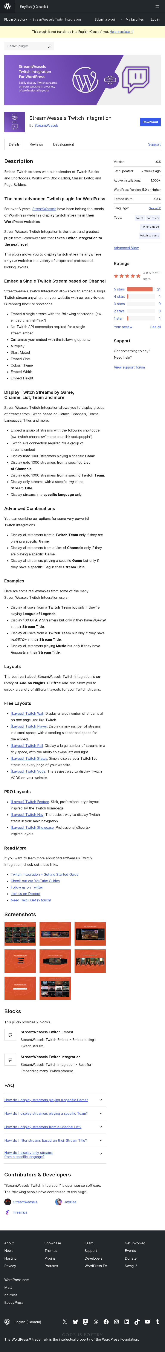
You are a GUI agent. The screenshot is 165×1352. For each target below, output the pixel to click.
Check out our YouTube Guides (35, 881)
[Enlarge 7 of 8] (30, 982)
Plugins (49, 1258)
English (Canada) (27, 1322)
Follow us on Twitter (27, 887)
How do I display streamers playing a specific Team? (46, 1113)
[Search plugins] (50, 46)
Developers (93, 1258)
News (8, 1250)
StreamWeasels (46, 125)
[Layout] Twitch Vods (28, 771)
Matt (8, 1287)
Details (14, 144)
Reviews (36, 144)
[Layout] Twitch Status (29, 758)
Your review (123, 327)
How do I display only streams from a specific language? (28, 1155)
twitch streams (149, 235)
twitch (140, 218)
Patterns (51, 1266)
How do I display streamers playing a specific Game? (46, 1100)
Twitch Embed (150, 226)
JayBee (70, 1202)
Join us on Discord (25, 894)
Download (150, 122)
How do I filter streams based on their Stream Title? (45, 1140)
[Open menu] (158, 6)
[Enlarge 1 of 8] (30, 928)
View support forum (129, 367)
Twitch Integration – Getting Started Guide (44, 874)
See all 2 (155, 208)
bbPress (10, 1295)
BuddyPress (13, 1302)
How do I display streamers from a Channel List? (42, 1127)
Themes (50, 1250)
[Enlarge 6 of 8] (100, 955)
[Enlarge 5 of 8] (65, 955)
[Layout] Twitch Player (29, 726)
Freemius (20, 1212)
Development (63, 144)
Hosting (10, 1258)
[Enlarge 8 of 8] (65, 982)
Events (130, 1250)
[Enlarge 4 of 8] (30, 955)
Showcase (52, 1243)
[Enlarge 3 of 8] (100, 928)
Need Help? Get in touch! (31, 900)
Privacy (10, 1266)
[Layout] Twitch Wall (27, 713)
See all (155, 327)
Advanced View (126, 248)
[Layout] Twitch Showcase (32, 827)
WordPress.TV (96, 1266)
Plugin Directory (15, 19)
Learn (89, 1243)
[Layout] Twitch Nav (27, 814)
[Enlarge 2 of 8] (65, 928)
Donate (131, 1258)
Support (154, 144)
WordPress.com (16, 1280)
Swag (131, 1266)
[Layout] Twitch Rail (27, 745)
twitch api (153, 218)
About (9, 1243)
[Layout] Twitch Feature (30, 802)
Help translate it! (121, 31)
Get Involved (135, 1243)
